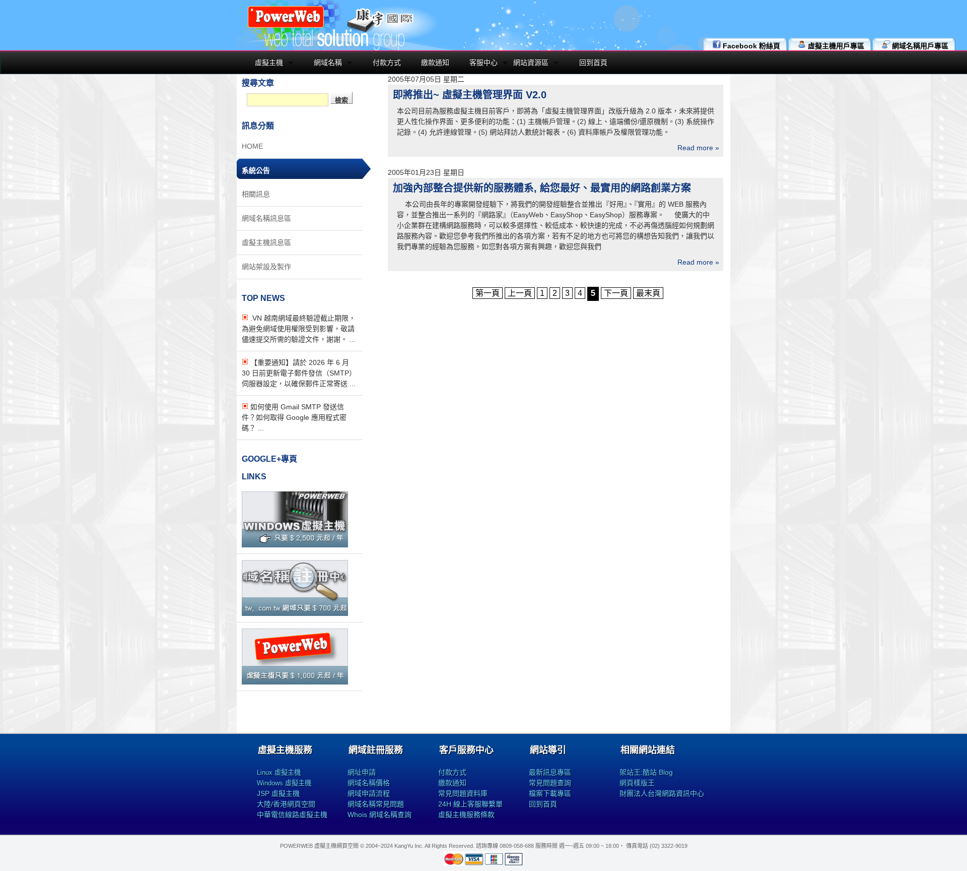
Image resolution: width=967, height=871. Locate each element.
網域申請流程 (369, 793)
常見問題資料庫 (463, 793)
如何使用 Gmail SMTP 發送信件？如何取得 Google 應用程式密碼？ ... (294, 417)
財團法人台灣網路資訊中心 (661, 793)
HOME (252, 146)
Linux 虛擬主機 (279, 772)
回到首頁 (593, 62)
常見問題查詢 (550, 783)
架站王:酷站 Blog (646, 772)
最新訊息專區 (550, 772)
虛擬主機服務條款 (466, 815)
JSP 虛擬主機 (278, 793)
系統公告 (256, 170)
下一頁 (616, 293)
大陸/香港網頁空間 (286, 804)
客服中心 (483, 62)
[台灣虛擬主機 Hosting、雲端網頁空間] (286, 26)
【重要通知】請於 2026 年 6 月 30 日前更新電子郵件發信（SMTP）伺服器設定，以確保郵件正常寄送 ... (299, 373)
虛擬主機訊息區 (266, 242)
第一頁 (487, 293)
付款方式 (387, 62)
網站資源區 (530, 62)
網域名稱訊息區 (266, 218)
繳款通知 (435, 62)
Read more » (698, 148)
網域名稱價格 (369, 783)
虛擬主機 (269, 62)
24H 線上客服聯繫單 (470, 804)
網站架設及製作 (266, 267)
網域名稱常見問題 (376, 804)
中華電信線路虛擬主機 (292, 815)
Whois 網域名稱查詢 (379, 815)
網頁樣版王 (637, 783)
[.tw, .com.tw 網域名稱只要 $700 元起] (295, 613)
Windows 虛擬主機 (284, 783)
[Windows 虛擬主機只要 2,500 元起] (295, 545)
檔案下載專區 (550, 793)
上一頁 (520, 293)
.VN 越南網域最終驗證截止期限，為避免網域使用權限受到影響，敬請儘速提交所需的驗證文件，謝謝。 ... (299, 328)
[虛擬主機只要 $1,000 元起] (295, 682)
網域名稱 (328, 62)
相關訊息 (256, 194)
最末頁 (648, 293)
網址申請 (362, 772)
